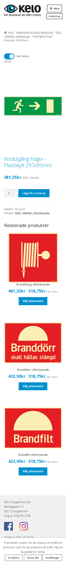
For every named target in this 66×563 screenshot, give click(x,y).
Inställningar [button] (52, 557)
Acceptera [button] (13, 557)
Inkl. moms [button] (22, 56)
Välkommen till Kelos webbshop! (34, 32)
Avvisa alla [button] (33, 557)
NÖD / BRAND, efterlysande (32, 213)
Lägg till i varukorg (33, 193)
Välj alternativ (33, 301)
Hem (11, 32)
